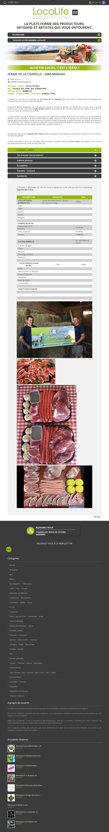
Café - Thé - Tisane (18, 588)
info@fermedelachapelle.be (20, 82)
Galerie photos (24, 160)
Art (11, 574)
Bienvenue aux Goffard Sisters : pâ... (29, 746)
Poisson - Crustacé (18, 635)
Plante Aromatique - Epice (21, 625)
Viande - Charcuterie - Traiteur (23, 639)
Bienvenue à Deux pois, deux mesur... (29, 785)
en (93, 2)
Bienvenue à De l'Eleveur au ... (27, 822)
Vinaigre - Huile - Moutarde (22, 644)
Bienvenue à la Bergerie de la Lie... (28, 756)
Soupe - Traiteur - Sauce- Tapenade (26, 663)
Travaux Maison (17, 695)
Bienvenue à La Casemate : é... (27, 812)
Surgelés (14, 686)
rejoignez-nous (44, 527)
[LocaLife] (54, 330)
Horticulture (15, 667)
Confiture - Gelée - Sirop (21, 602)
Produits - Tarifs (25, 150)
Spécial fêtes (15, 677)
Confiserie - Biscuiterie (20, 597)
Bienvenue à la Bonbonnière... (27, 766)
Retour (97, 517)
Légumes (14, 611)
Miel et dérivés (16, 621)
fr (90, 2)
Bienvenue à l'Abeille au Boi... (18, 805)
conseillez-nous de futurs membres (51, 533)
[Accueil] (51, 14)
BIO (11, 653)
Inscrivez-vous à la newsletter (54, 543)
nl (100, 2)
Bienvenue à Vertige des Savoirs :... (29, 795)
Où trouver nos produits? (30, 155)
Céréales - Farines (18, 681)
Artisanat (14, 569)
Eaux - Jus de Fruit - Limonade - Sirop (26, 616)
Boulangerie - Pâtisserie (21, 583)
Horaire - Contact (26, 170)
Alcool (12, 565)
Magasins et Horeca (19, 691)
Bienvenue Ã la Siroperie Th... (27, 775)
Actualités (22, 165)
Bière (12, 579)
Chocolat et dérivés (18, 593)
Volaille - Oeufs (16, 649)
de (97, 2)
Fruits (12, 607)
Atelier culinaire (16, 658)
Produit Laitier (16, 630)
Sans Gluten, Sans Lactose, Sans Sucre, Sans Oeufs (33, 672)
